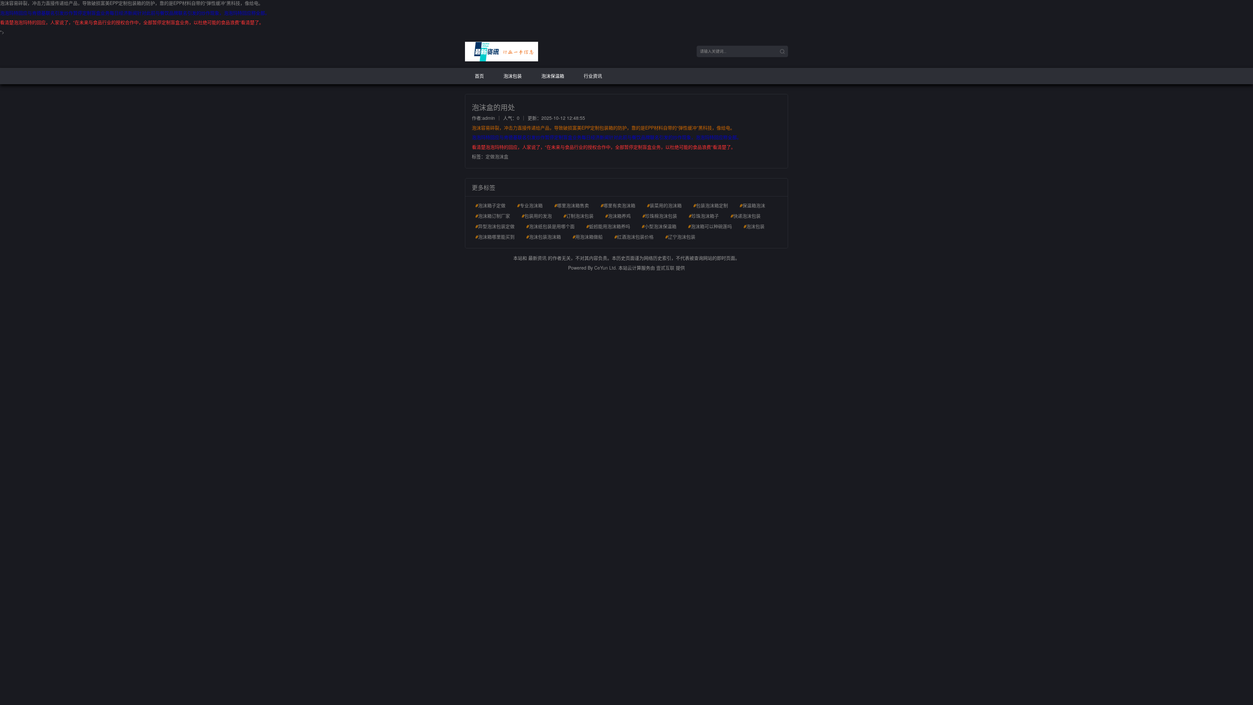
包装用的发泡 (537, 215)
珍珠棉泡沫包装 (659, 215)
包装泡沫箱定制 (710, 205)
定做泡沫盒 (497, 156)
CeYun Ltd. (605, 267)
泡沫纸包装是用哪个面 (550, 226)
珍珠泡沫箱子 (704, 215)
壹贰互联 (665, 267)
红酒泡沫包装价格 (634, 236)
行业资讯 (593, 75)
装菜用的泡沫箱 (664, 205)
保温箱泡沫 (752, 205)
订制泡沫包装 (579, 215)
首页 (479, 75)
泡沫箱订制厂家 (492, 215)
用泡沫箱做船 (588, 236)
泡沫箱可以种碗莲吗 (710, 226)
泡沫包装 (512, 75)
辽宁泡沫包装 (680, 236)
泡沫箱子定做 (490, 205)
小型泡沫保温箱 (659, 226)
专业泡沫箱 (530, 205)
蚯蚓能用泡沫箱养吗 (608, 226)
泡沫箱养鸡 (618, 215)
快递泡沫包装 (746, 215)
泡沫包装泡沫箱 (543, 236)
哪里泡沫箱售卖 (571, 205)
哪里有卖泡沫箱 (618, 205)
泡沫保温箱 (552, 75)
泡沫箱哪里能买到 (495, 236)
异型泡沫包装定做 (495, 226)
